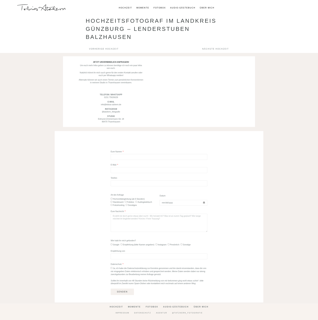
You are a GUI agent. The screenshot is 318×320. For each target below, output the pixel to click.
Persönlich (174, 245)
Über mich (207, 8)
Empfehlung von (118, 251)
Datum (162, 196)
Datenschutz (116, 264)
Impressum (122, 313)
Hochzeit (125, 8)
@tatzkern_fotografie (187, 313)
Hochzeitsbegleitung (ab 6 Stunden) (129, 199)
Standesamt (118, 202)
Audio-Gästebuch (182, 8)
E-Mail (114, 165)
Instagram (162, 245)
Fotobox (160, 8)
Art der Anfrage (117, 195)
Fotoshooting (118, 205)
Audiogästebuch (145, 202)
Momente (142, 8)
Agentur (161, 313)
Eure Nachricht (117, 211)
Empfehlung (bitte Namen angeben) (138, 245)
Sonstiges (132, 205)
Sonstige (187, 245)
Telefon (114, 178)
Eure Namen (116, 152)
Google (116, 245)
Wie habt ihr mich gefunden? (123, 241)
